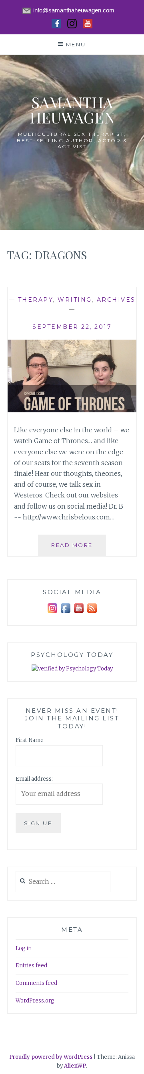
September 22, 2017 (72, 326)
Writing (75, 299)
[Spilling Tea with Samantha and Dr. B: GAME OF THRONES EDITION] (72, 410)
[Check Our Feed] (91, 613)
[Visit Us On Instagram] (52, 613)
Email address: (34, 779)
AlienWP (75, 1065)
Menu (76, 44)
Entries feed (31, 965)
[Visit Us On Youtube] (78, 613)
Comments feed (36, 983)
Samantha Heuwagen (72, 109)
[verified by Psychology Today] (72, 669)
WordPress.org (35, 1000)
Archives (116, 299)
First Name (30, 740)
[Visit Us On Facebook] (65, 613)
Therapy (35, 299)
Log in (24, 948)
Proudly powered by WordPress (50, 1057)
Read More (78, 548)
